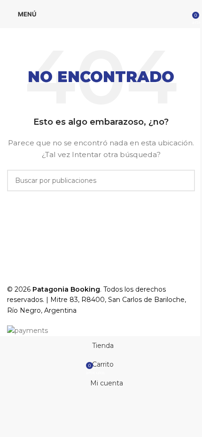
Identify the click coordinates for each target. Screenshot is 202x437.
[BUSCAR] (184, 180)
